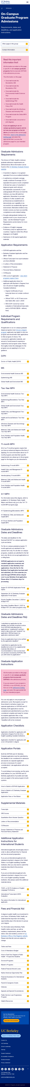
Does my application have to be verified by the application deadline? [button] (13, 640)
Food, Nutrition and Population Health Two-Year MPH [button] (13, 436)
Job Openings (4, 1043)
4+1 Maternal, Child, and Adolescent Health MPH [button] (12, 516)
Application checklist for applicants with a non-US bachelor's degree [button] (13, 741)
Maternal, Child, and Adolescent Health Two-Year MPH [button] (13, 431)
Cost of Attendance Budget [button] (9, 950)
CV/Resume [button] (5, 825)
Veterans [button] (4, 987)
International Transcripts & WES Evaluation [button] (11, 895)
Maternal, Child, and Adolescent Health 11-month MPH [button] (13, 480)
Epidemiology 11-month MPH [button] (10, 465)
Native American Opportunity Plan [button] (11, 973)
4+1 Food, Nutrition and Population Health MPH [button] (12, 522)
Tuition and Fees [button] (6, 946)
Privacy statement (5, 1062)
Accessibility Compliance (7, 1056)
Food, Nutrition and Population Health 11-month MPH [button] (13, 486)
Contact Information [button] (8, 50)
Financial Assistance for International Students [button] (12, 978)
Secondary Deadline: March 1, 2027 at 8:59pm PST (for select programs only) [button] (13, 606)
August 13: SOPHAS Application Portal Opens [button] (13, 588)
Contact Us (4, 1040)
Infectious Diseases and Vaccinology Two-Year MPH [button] (12, 425)
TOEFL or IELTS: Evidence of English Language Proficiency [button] (12, 889)
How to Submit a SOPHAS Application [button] (13, 786)
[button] (27, 2)
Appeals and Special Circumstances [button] (12, 991)
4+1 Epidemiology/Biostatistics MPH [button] (12, 511)
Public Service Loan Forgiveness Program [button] (11, 996)
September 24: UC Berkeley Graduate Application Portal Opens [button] (13, 594)
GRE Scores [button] (5, 813)
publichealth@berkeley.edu (8, 1077)
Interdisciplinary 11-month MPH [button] (10, 475)
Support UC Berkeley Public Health (11, 1035)
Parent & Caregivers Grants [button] (9, 983)
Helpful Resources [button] (7, 1001)
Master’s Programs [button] (7, 965)
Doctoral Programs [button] (7, 961)
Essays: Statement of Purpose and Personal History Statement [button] (12, 830)
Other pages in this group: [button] (10, 44)
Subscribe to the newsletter (11, 1020)
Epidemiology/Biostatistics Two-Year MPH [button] (12, 401)
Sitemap (3, 1049)
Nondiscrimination (5, 1059)
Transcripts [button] (4, 809)
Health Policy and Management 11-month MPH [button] (11, 470)
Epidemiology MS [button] (6, 377)
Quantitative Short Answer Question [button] (12, 817)
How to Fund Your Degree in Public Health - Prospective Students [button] (12, 955)
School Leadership (5, 1046)
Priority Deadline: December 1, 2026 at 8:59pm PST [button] (13, 600)
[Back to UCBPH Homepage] (5, 2)
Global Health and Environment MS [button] (12, 382)
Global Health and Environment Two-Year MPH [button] (12, 407)
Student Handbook (5, 1053)
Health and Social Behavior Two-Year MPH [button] (12, 419)
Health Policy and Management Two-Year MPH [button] (12, 413)
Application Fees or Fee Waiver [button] (11, 796)
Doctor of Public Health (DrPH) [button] (11, 361)
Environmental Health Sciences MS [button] (12, 373)
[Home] (2, 8)
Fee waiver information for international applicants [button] (13, 901)
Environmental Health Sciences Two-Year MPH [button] (12, 395)
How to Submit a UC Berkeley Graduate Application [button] (13, 791)
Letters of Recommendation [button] (10, 821)
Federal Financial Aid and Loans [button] (11, 969)
